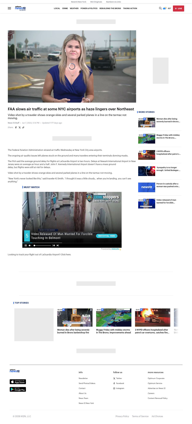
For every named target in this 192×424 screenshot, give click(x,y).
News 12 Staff (13, 123)
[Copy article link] (23, 127)
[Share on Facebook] (16, 127)
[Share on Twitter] (20, 127)
